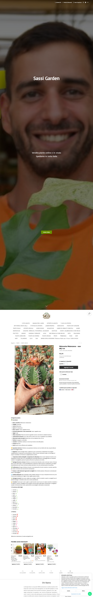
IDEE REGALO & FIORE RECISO (57, 333)
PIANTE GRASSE (46, 336)
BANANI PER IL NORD (38, 323)
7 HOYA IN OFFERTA (66, 323)
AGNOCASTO (60, 326)
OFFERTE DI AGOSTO (52, 323)
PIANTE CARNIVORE (20, 336)
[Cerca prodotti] (89, 313)
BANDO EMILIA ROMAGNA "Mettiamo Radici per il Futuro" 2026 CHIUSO (59, 338)
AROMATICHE (16, 331)
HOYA (44, 333)
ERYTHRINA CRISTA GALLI (20, 326)
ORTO (69, 333)
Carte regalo (70, 572)
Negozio (13, 343)
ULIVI (31, 338)
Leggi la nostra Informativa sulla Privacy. (69, 587)
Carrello (60, 572)
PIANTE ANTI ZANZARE (73, 326)
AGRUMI (23, 333)
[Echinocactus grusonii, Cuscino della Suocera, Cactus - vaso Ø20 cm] (16, 548)
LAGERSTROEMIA (49, 326)
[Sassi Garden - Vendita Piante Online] (46, 316)
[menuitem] (79, 343)
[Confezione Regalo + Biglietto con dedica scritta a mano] (52, 548)
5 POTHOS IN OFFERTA (36, 326)
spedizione (61, 357)
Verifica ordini (42, 572)
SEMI (76, 336)
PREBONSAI (63, 336)
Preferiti (51, 572)
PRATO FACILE (16, 328)
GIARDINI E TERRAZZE (34, 333)
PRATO (55, 336)
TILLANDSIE (24, 338)
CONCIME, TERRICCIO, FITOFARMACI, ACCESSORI (36, 331)
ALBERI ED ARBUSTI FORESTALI (65, 328)
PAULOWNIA (77, 333)
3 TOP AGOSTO (26, 323)
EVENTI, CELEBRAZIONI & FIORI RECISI (70, 331)
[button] (63, 374)
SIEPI (16, 338)
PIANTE (17, 343)
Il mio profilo (32, 572)
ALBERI (78, 328)
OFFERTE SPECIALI (28, 328)
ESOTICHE (54, 331)
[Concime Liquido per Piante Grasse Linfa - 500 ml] (40, 548)
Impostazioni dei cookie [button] (76, 593)
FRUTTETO (15, 333)
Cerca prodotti (23, 572)
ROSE (70, 336)
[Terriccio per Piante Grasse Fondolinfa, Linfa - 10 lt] (28, 548)
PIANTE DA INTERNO (34, 336)
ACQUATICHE (50, 328)
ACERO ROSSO (40, 328)
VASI (36, 338)
